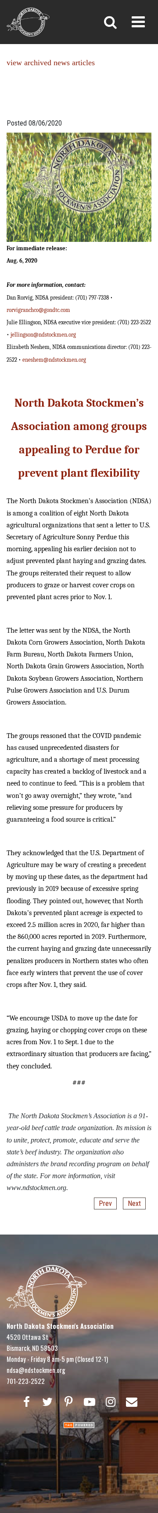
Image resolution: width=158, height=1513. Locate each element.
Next (134, 1203)
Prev (105, 1203)
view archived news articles (51, 62)
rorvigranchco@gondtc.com (38, 310)
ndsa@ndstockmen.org (36, 1370)
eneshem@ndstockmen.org (54, 359)
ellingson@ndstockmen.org (44, 334)
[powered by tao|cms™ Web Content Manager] (79, 1424)
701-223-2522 (26, 1381)
